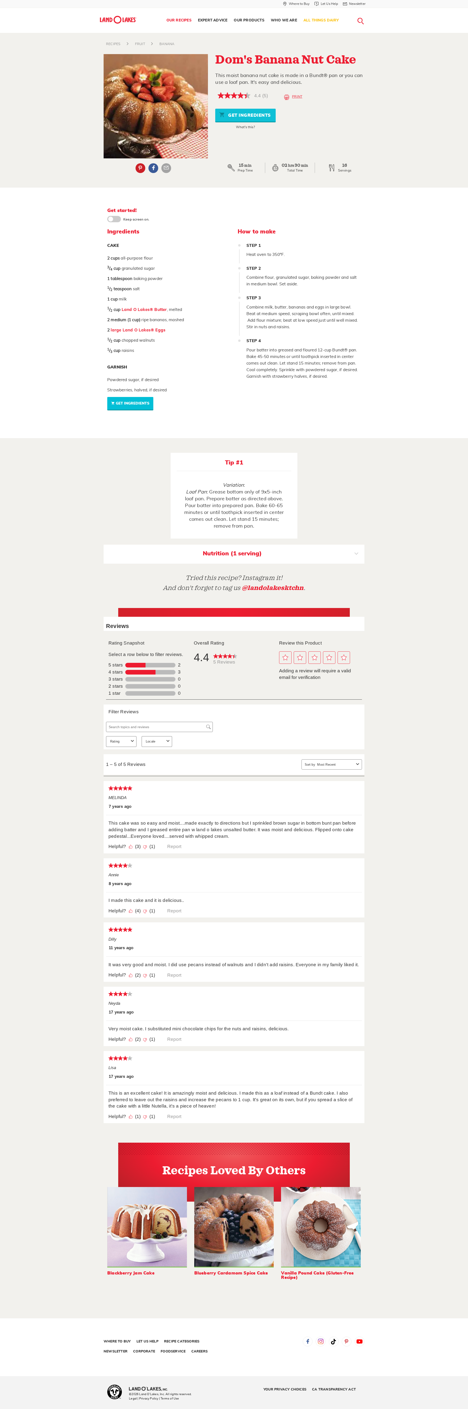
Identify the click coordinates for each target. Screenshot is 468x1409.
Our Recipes (179, 20)
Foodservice (173, 1351)
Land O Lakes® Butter (144, 310)
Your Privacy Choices (284, 1389)
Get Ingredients (249, 115)
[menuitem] (179, 20)
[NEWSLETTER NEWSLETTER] (369, 10)
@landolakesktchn (273, 588)
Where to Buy (117, 1341)
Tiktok (334, 1341)
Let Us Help (147, 1341)
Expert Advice (213, 20)
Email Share (166, 168)
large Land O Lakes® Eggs (138, 330)
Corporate (144, 1351)
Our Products (249, 20)
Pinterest (140, 168)
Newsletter (115, 1351)
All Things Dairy (321, 20)
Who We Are (284, 20)
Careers (199, 1351)
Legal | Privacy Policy (143, 1398)
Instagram (320, 1341)
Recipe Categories (181, 1341)
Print (297, 96)
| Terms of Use (169, 1398)
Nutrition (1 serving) (232, 554)
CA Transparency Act (334, 1389)
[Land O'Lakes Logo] (118, 20)
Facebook (153, 168)
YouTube (359, 1341)
